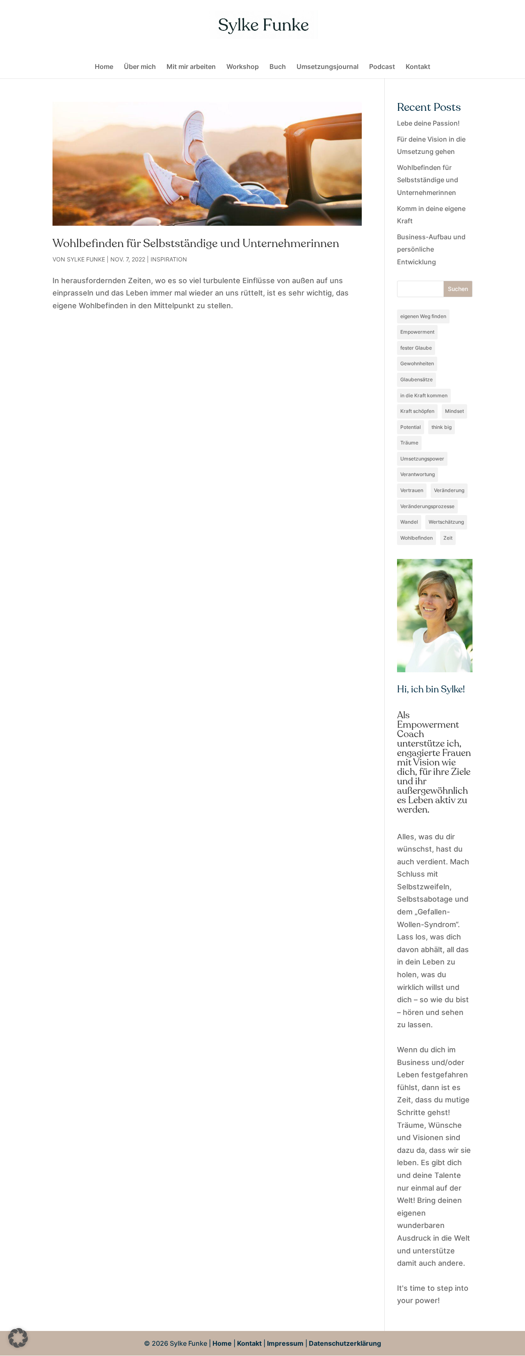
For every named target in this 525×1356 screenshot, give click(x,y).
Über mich (140, 67)
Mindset (454, 411)
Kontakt (418, 67)
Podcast (382, 67)
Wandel (409, 522)
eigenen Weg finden (423, 316)
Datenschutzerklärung (345, 1343)
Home (104, 67)
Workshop (242, 67)
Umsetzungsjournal (327, 67)
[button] (18, 1338)
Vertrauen (411, 490)
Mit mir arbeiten (191, 67)
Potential (410, 427)
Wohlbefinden (416, 538)
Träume (409, 443)
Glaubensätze (416, 379)
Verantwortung (417, 474)
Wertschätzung (446, 522)
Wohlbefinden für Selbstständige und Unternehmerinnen (195, 243)
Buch (277, 67)
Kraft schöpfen (417, 411)
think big (441, 427)
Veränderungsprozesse (427, 506)
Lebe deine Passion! (428, 123)
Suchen (458, 288)
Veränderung (449, 490)
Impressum (285, 1343)
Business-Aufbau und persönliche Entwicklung (431, 249)
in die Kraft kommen (423, 395)
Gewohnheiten (417, 363)
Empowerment (417, 332)
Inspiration (169, 259)
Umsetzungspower (422, 459)
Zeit (447, 538)
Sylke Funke (86, 259)
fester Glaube (416, 348)
